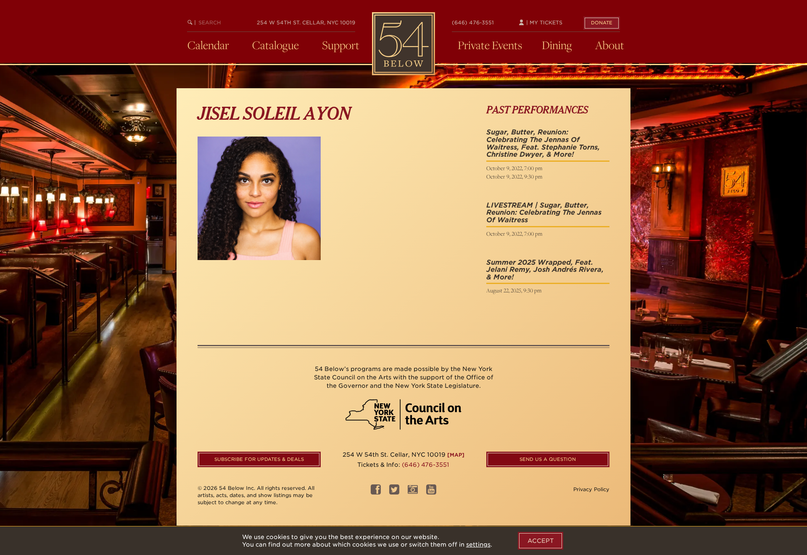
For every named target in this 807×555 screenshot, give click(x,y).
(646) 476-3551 (473, 22)
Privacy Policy (591, 489)
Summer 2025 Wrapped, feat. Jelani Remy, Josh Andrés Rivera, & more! (545, 269)
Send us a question (548, 459)
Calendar (208, 45)
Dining (557, 45)
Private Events (490, 45)
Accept (540, 540)
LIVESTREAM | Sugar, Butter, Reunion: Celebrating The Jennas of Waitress (543, 212)
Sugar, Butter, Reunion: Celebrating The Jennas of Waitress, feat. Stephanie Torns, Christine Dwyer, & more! (543, 143)
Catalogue (275, 45)
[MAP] (455, 455)
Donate (601, 23)
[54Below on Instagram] (413, 492)
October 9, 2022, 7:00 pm (514, 168)
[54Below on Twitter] (394, 492)
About (609, 45)
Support (340, 45)
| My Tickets (543, 22)
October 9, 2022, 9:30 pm (514, 176)
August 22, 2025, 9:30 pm (513, 290)
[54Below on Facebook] (376, 492)
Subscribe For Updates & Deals (259, 459)
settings (478, 544)
